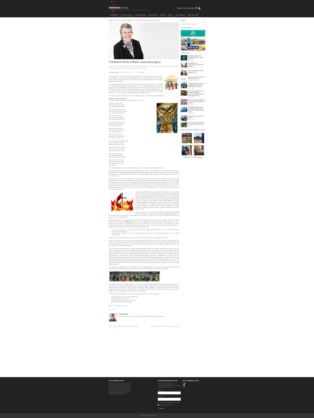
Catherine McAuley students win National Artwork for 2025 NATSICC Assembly (196, 85)
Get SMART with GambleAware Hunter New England (195, 64)
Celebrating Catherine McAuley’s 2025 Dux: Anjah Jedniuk (195, 57)
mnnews (119, 7)
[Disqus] (144, 353)
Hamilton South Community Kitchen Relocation (196, 77)
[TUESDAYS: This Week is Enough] (187, 138)
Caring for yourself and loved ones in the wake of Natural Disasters (196, 101)
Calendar (111, 1)
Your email (160, 396)
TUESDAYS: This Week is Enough (192, 157)
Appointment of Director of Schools (196, 116)
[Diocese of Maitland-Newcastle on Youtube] (199, 8)
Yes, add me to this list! (165, 405)
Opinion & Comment (121, 306)
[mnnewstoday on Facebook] (196, 8)
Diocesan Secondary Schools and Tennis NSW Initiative (196, 123)
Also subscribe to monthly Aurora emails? (169, 402)
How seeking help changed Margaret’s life (196, 71)
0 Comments (141, 72)
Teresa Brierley (123, 314)
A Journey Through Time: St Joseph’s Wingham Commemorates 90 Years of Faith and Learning (196, 93)
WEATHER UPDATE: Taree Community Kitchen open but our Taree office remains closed (196, 109)
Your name (161, 390)
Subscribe (161, 408)
